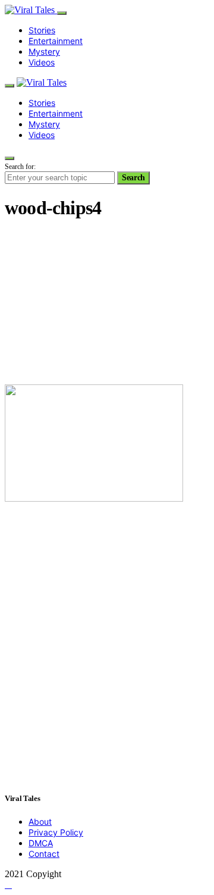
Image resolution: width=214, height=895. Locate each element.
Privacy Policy (56, 832)
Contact (44, 854)
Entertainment (56, 41)
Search (133, 177)
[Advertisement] (107, 303)
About (40, 821)
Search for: (20, 166)
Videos (42, 62)
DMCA (41, 843)
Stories (42, 30)
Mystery (44, 51)
